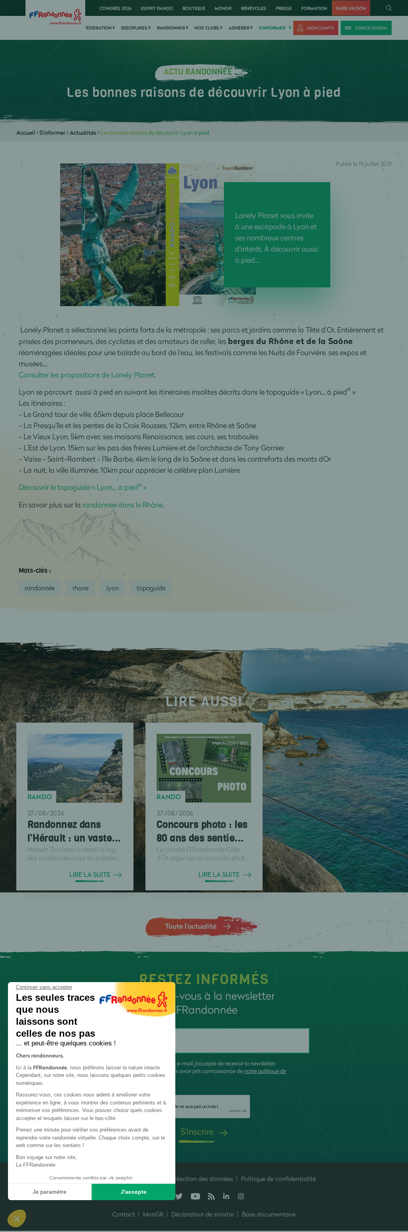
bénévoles (253, 8)
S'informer (272, 28)
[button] (16, 1218)
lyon (112, 588)
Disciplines (134, 28)
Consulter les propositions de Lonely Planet (87, 374)
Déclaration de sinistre (202, 1214)
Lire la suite (89, 874)
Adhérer (239, 28)
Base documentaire (269, 1214)
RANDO (39, 796)
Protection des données (200, 1179)
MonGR (223, 8)
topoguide (151, 588)
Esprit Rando (157, 8)
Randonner (171, 28)
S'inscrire (197, 1131)
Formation (314, 8)
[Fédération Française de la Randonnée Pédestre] (55, 16)
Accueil (25, 132)
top (394, 1178)
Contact (123, 1214)
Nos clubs (206, 28)
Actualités (83, 132)
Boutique (193, 8)
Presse (284, 8)
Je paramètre (50, 1192)
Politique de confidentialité (278, 1179)
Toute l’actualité (190, 926)
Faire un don (351, 8)
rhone (80, 588)
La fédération (94, 28)
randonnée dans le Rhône (122, 504)
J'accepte (134, 1192)
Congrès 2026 (115, 8)
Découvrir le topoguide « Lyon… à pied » (83, 487)
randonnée (40, 588)
